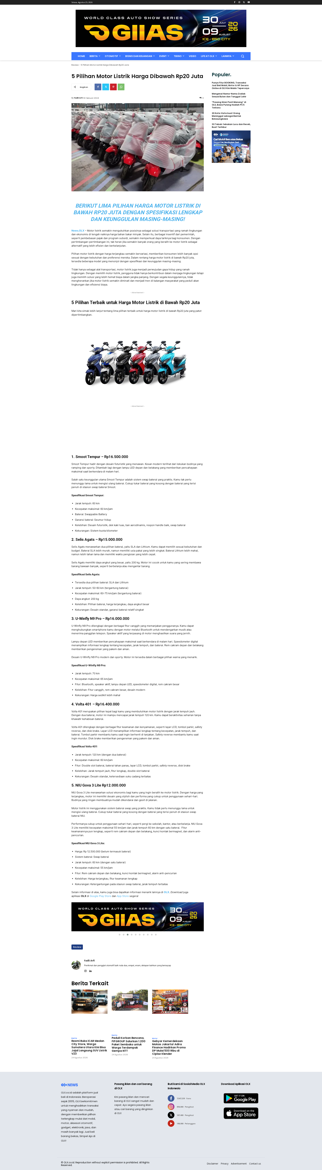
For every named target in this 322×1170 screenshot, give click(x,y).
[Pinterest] (113, 87)
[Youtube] (249, 2)
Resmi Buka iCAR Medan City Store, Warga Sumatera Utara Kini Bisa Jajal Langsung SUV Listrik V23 (89, 1047)
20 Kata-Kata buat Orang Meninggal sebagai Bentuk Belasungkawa (226, 116)
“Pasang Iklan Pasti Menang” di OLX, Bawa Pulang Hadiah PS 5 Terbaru (229, 105)
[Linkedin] (90, 970)
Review (75, 64)
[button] (242, 56)
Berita (74, 1038)
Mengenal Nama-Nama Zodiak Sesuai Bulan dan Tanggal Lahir (229, 95)
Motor (154, 1038)
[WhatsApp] (121, 87)
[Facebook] (235, 2)
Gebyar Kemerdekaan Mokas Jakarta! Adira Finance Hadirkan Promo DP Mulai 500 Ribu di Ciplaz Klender (169, 1047)
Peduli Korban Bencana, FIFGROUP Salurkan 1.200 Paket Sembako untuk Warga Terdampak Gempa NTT (128, 1044)
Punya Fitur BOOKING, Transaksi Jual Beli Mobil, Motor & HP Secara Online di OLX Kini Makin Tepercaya (230, 85)
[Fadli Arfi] (76, 965)
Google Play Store (100, 896)
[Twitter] (244, 2)
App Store (123, 896)
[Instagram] (239, 2)
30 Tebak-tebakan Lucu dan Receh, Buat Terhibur (231, 125)
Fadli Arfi (78, 97)
